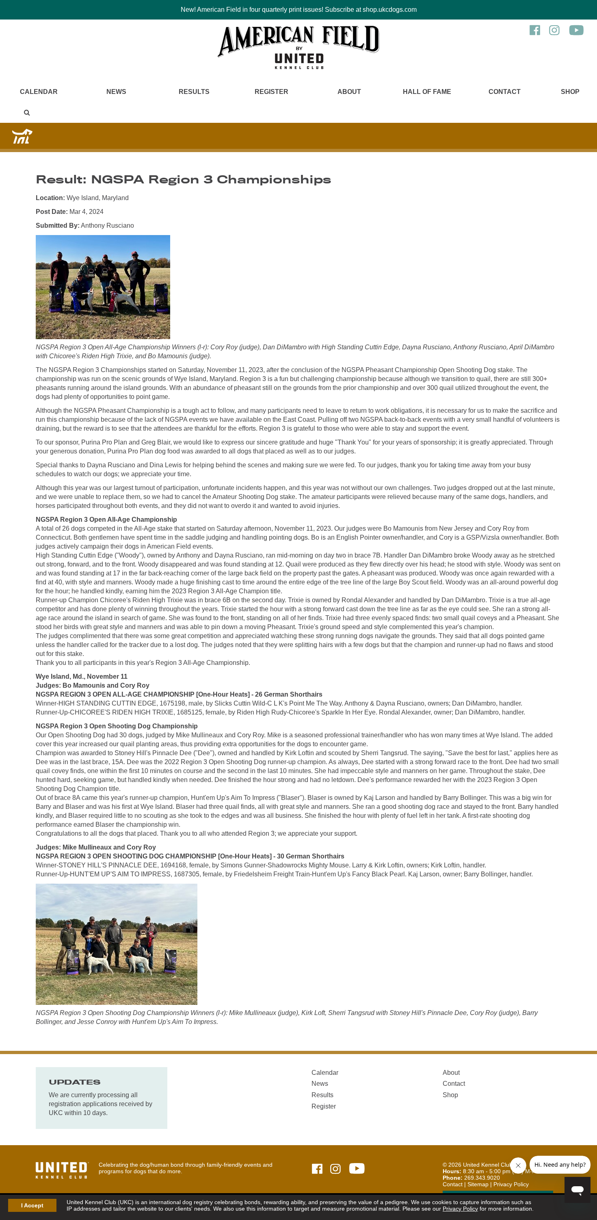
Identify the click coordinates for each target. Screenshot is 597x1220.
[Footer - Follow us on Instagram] (335, 1169)
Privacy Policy (460, 1208)
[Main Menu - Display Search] (26, 112)
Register (271, 91)
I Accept (32, 1205)
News (116, 91)
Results (194, 91)
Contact (505, 91)
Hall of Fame (427, 91)
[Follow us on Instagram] (554, 34)
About (349, 91)
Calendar (39, 91)
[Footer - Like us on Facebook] (317, 1169)
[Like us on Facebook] (535, 34)
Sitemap (478, 1184)
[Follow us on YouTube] (576, 34)
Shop (570, 91)
